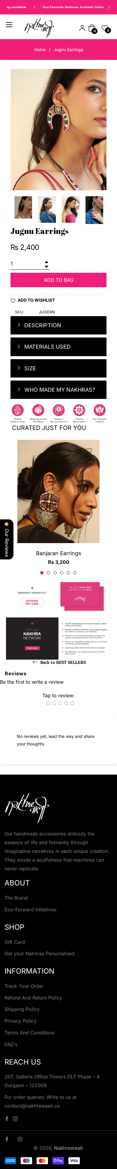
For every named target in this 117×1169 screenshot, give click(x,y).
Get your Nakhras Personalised (39, 953)
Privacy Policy (20, 1021)
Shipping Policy (22, 1009)
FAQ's (10, 1044)
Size (29, 368)
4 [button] (61, 572)
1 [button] (42, 572)
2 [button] (48, 572)
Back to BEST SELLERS (62, 662)
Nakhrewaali (68, 1148)
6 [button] (74, 572)
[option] (58, 507)
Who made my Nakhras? (59, 390)
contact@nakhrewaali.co (32, 1106)
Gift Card (14, 942)
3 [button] (55, 572)
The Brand (16, 898)
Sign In (82, 28)
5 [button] (68, 572)
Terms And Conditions (29, 1033)
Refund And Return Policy (33, 998)
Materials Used (46, 347)
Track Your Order (24, 986)
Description (42, 325)
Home (40, 49)
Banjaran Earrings (58, 553)
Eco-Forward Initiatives (30, 909)
